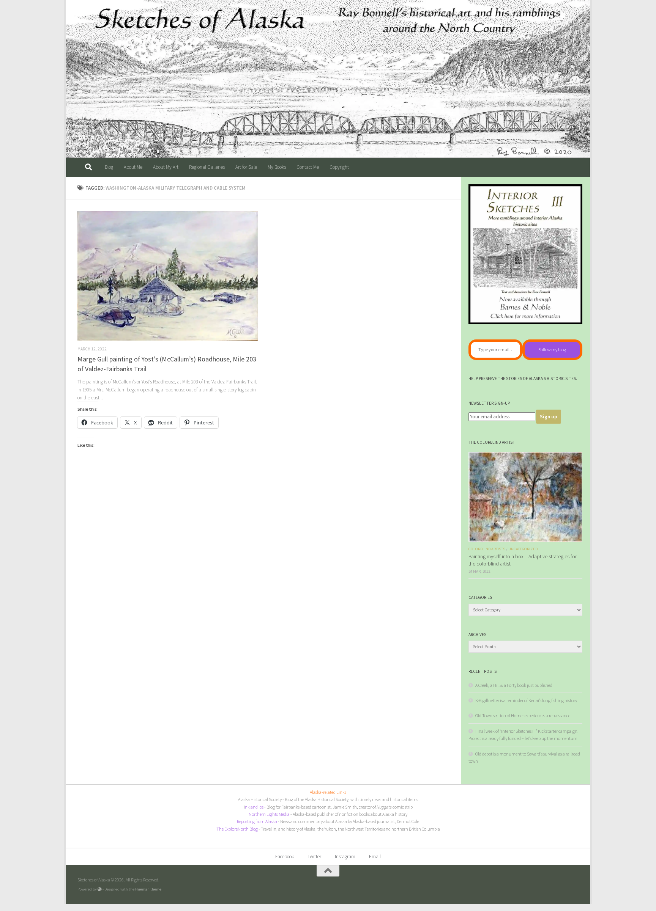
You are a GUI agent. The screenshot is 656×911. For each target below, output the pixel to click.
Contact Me (307, 167)
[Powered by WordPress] (100, 889)
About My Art (165, 167)
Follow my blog (552, 349)
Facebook (284, 856)
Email (375, 856)
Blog (109, 167)
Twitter (314, 856)
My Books (277, 167)
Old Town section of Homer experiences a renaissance (522, 715)
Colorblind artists (486, 549)
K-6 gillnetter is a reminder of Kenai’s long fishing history (526, 700)
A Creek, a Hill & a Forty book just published (513, 685)
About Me (133, 167)
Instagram (345, 856)
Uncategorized (523, 549)
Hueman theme (148, 889)
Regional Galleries (207, 167)
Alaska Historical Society (260, 799)
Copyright (339, 167)
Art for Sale (246, 167)
